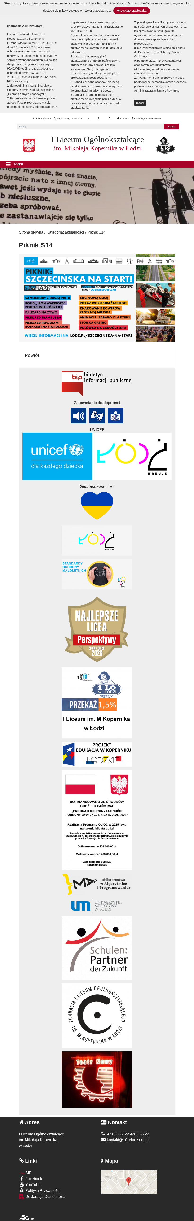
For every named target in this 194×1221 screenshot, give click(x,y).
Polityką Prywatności (111, 3)
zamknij (140, 102)
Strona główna (43, 118)
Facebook (33, 1179)
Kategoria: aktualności (65, 232)
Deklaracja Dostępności (45, 1197)
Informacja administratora (147, 118)
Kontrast (124, 118)
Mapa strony (63, 118)
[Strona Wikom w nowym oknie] (26, 1217)
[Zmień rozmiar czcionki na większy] (98, 118)
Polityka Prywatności (42, 1191)
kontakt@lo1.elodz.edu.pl (128, 1140)
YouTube (32, 1185)
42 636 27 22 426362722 (127, 1134)
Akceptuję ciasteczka (131, 10)
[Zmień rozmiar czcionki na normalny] (88, 118)
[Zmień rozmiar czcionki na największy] (109, 118)
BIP (27, 1173)
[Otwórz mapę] (129, 1182)
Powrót (32, 355)
